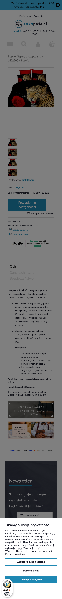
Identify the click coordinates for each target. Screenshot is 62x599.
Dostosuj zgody (31, 571)
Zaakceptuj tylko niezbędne (31, 562)
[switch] (7, 594)
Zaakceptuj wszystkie (31, 580)
